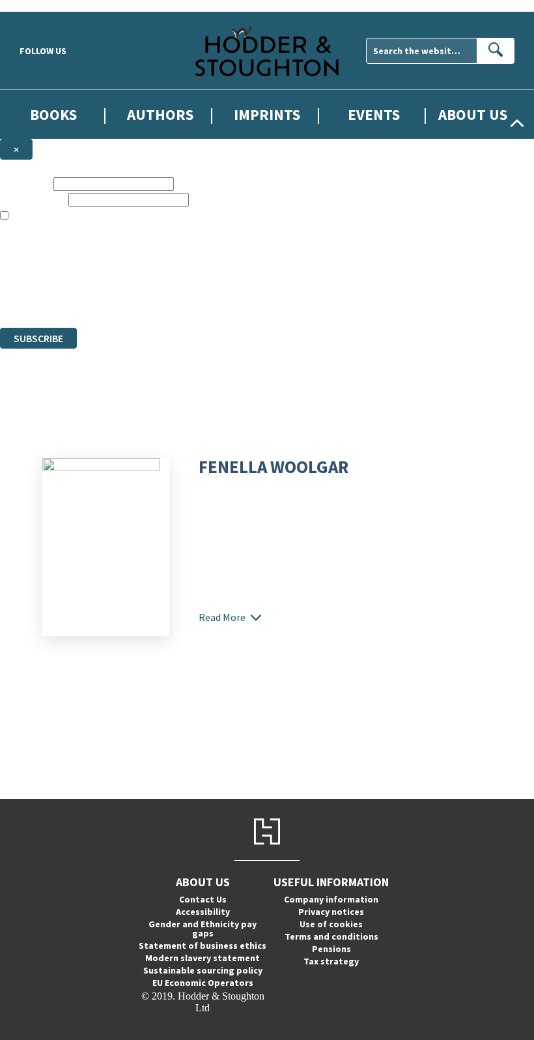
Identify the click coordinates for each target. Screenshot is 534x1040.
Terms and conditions (331, 936)
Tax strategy (331, 961)
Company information (331, 899)
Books (53, 114)
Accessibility (203, 911)
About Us (472, 114)
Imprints (267, 114)
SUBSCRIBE (38, 338)
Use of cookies (331, 924)
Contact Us (203, 899)
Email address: (33, 199)
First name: (25, 183)
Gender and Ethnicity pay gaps (202, 928)
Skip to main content (42, 5)
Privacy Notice (256, 298)
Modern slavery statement (202, 958)
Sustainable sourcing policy (202, 970)
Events (374, 114)
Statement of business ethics (202, 945)
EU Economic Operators (202, 983)
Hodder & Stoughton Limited (149, 274)
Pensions (331, 949)
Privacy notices (331, 911)
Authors (160, 114)
